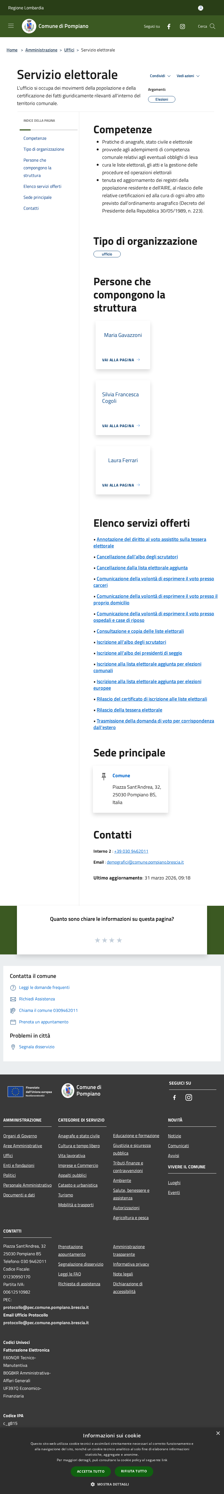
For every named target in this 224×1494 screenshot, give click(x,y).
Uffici (69, 49)
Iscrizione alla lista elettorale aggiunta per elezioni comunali (147, 667)
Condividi (158, 76)
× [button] (218, 1433)
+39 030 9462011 (131, 851)
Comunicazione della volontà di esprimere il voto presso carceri (153, 582)
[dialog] (112, 1461)
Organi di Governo (20, 1135)
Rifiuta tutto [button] (134, 1471)
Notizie (174, 1135)
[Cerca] (212, 26)
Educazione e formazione (136, 1135)
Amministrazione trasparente (129, 1250)
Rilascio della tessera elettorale (129, 709)
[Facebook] (166, 26)
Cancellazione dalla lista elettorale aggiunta (142, 567)
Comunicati (178, 1145)
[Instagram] (180, 26)
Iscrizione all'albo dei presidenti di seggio (139, 653)
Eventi (174, 1192)
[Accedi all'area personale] (200, 8)
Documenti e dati (19, 1195)
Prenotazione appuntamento (72, 1250)
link (164, 1460)
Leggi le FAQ (69, 1274)
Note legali (123, 1274)
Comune (121, 775)
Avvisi (173, 1155)
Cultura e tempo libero (79, 1145)
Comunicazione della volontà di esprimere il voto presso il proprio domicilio (155, 599)
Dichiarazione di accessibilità (128, 1287)
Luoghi (174, 1182)
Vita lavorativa (71, 1155)
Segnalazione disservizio (80, 1264)
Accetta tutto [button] (91, 1471)
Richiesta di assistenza (79, 1283)
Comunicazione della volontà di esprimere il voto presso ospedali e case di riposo (153, 617)
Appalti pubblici (72, 1175)
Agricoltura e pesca (131, 1217)
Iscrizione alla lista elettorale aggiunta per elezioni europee (147, 685)
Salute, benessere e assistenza (131, 1194)
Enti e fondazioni (18, 1165)
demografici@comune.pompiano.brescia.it (145, 862)
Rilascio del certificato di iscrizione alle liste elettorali (152, 699)
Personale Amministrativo (27, 1185)
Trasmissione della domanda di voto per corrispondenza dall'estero (153, 724)
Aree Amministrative (22, 1145)
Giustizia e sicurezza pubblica (132, 1149)
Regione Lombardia (26, 7)
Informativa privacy (131, 1264)
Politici (9, 1175)
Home (12, 49)
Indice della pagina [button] (39, 120)
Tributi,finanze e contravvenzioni (128, 1167)
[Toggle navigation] (11, 25)
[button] (112, 1484)
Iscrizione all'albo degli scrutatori (131, 642)
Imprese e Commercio (78, 1165)
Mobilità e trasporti (76, 1204)
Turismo (65, 1195)
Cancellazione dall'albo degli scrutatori (137, 556)
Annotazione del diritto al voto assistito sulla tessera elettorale (149, 542)
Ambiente (122, 1180)
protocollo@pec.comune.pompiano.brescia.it (46, 1307)
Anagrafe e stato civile (79, 1135)
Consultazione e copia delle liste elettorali (140, 631)
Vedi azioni (186, 76)
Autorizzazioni (126, 1207)
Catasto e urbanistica (78, 1185)
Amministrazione (41, 49)
